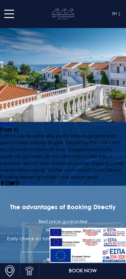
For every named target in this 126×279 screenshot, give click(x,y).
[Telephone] (29, 271)
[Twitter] (12, 183)
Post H (7, 124)
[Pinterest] (17, 183)
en (114, 14)
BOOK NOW (83, 271)
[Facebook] (2, 183)
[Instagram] (7, 183)
